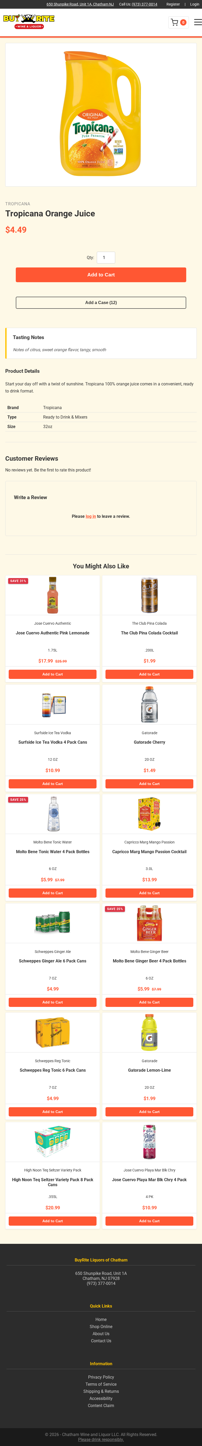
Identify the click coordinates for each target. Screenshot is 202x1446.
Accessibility (101, 1398)
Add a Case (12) (101, 302)
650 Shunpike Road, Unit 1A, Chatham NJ (80, 4)
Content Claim (101, 1405)
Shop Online (101, 1326)
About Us (101, 1333)
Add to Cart (101, 274)
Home (101, 1319)
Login (194, 4)
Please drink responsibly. (101, 1439)
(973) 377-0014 (144, 4)
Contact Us (101, 1340)
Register (173, 4)
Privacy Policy (101, 1377)
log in (91, 516)
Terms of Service (101, 1384)
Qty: (90, 257)
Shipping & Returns (101, 1391)
